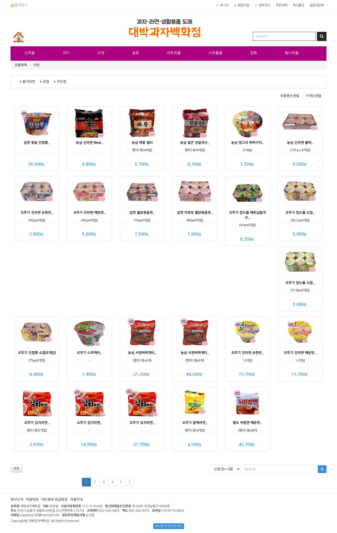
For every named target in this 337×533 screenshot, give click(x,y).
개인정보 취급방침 (54, 499)
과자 (66, 53)
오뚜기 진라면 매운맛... (89, 212)
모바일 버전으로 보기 (168, 526)
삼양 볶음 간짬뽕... (37, 142)
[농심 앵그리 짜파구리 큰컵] (247, 123)
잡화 (253, 53)
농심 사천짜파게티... (142, 352)
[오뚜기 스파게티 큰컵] (89, 333)
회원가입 (243, 5)
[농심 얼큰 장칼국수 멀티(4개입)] (195, 123)
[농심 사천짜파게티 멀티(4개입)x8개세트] (195, 333)
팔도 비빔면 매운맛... (247, 422)
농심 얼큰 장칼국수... (195, 142)
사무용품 (215, 53)
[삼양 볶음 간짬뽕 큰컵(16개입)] (37, 123)
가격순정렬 (313, 96)
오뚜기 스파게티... (89, 352)
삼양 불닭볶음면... (142, 212)
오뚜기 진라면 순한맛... (37, 212)
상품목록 (20, 65)
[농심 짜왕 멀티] (142, 123)
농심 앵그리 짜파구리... (247, 142)
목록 (16, 468)
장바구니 (264, 5)
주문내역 (281, 5)
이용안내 (76, 499)
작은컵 (61, 81)
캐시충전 (298, 5)
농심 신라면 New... (89, 142)
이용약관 (32, 499)
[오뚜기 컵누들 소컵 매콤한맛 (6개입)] (300, 263)
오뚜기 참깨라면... (195, 422)
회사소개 (17, 499)
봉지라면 (28, 81)
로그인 (224, 5)
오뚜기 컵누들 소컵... (300, 212)
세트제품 (174, 53)
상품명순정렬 (289, 96)
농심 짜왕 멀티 (142, 142)
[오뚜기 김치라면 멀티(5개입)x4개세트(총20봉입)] (89, 403)
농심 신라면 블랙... (300, 142)
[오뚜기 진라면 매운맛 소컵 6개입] (89, 193)
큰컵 (46, 81)
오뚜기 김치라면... (37, 422)
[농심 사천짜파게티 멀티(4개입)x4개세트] (142, 333)
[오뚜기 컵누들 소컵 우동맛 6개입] (300, 193)
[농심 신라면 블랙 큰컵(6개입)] (300, 123)
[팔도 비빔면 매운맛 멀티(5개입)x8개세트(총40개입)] (247, 403)
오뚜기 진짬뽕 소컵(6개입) (37, 352)
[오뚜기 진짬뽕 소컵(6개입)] (37, 333)
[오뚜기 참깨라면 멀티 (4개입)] (195, 403)
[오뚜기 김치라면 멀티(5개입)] (37, 403)
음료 (135, 53)
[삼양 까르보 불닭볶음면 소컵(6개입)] (195, 193)
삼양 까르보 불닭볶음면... (195, 212)
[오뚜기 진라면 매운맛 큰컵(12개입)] (300, 333)
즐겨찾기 (20, 5)
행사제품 (292, 53)
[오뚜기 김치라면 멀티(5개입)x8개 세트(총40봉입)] (142, 403)
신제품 (29, 53)
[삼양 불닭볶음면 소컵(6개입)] (142, 193)
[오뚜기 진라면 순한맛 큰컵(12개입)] (247, 333)
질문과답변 (316, 5)
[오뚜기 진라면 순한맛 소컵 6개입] (37, 193)
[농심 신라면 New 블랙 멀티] (89, 123)
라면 (100, 53)
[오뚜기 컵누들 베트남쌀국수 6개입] (247, 193)
